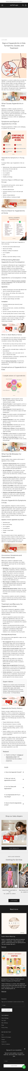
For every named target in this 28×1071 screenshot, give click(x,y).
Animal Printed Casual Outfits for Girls (9, 891)
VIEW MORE (14, 900)
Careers (3, 1039)
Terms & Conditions (5, 1044)
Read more (3, 947)
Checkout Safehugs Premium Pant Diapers (14, 1)
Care (2, 1034)
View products (14, 848)
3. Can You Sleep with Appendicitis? (10, 787)
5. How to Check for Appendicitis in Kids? (12, 804)
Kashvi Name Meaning (8, 936)
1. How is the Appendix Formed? (13, 772)
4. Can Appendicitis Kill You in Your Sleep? (12, 795)
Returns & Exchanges (6, 1037)
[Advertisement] (14, 23)
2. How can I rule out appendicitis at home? (10, 779)
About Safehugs (4, 1018)
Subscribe (14, 1065)
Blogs (2, 1025)
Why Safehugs (4, 1022)
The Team (3, 1020)
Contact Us (3, 1041)
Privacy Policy (4, 1027)
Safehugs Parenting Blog (11, 360)
